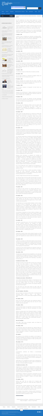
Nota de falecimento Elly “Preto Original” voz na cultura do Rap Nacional (7, 42)
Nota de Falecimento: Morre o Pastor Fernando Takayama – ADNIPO (7, 87)
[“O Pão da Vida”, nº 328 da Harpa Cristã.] (4, 27)
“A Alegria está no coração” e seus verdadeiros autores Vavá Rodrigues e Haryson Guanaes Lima (7, 60)
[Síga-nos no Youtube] (11, 15)
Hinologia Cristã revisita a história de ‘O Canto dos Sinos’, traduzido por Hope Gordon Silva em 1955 (7, 71)
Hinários (7, 11)
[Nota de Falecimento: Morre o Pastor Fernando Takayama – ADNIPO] (4, 86)
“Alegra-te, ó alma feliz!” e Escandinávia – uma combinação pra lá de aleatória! (7, 50)
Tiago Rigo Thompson (5, 413)
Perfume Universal (5, 98)
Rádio (27, 11)
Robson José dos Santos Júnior (11, 412)
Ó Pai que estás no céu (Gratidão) (7, 92)
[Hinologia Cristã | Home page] (7, 4)
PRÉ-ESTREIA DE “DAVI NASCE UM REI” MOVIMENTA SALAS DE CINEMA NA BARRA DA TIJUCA (7, 55)
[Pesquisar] (39, 8)
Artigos (3, 11)
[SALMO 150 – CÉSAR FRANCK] (4, 39)
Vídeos (36, 11)
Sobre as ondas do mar (6, 78)
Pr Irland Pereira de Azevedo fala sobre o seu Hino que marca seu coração (7, 34)
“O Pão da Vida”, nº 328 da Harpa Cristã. (10, 28)
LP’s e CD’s (8, 13)
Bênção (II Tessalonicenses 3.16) (7, 96)
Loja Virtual (3, 13)
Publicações (31, 11)
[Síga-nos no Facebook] (10, 15)
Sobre (39, 11)
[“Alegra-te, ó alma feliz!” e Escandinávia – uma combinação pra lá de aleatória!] (4, 49)
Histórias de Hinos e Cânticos (20, 11)
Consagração (4, 94)
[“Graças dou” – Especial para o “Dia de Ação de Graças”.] (4, 65)
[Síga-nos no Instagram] (12, 15)
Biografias (11, 11)
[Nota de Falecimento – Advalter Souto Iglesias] (4, 81)
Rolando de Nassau (19, 395)
